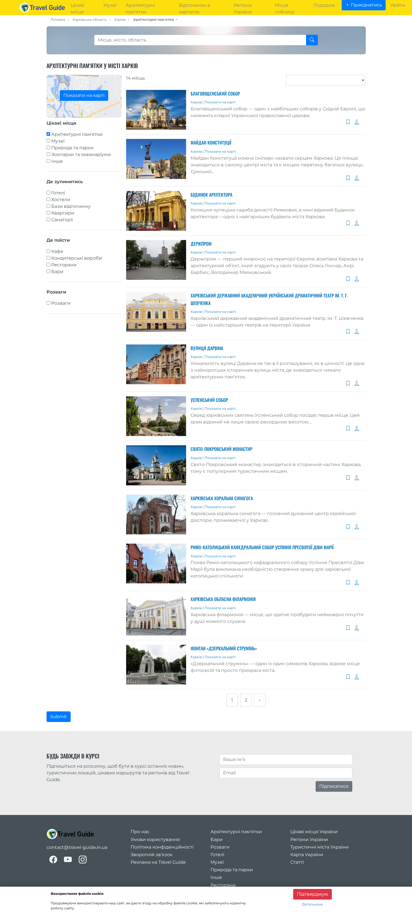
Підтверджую (312, 894)
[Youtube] (68, 859)
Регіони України (309, 839)
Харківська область (90, 19)
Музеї (57, 141)
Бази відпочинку (71, 206)
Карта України (306, 854)
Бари (57, 271)
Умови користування (155, 839)
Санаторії (62, 219)
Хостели (60, 199)
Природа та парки (72, 147)
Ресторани (64, 264)
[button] (155, 19)
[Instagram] (83, 859)
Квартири (62, 213)
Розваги (60, 303)
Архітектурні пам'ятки (77, 134)
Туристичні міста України (319, 847)
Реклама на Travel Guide (158, 862)
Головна (58, 19)
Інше (57, 161)
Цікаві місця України (314, 831)
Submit (58, 716)
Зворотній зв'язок (151, 854)
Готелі (58, 192)
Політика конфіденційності (162, 847)
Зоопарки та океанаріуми (81, 154)
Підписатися (334, 786)
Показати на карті (84, 95)
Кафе (57, 251)
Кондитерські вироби (76, 258)
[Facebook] (53, 859)
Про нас (140, 831)
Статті (297, 862)
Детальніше (312, 904)
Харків (120, 19)
